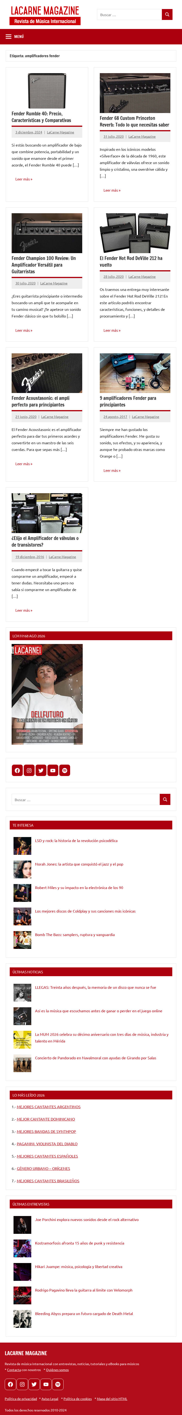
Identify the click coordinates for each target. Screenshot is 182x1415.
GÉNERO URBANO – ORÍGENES (43, 1168)
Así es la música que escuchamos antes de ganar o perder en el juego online (98, 1010)
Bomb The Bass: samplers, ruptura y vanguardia (75, 934)
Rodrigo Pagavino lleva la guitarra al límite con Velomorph (83, 1289)
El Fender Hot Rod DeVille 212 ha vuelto (131, 261)
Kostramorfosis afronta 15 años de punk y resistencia (79, 1242)
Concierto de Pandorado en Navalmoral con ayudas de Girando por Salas (95, 1057)
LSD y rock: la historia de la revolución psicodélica (76, 840)
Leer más (22, 179)
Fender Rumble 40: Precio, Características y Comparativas (41, 117)
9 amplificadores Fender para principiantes (128, 401)
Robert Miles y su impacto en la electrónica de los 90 (79, 887)
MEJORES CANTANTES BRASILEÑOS (48, 1180)
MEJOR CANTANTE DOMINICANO (46, 1119)
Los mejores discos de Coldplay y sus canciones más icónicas (85, 911)
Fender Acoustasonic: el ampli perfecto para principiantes (40, 401)
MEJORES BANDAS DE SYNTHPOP (46, 1131)
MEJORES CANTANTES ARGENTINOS (49, 1106)
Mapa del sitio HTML (112, 1398)
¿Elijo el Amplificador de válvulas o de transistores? (45, 541)
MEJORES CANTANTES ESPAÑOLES (47, 1156)
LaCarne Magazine (60, 132)
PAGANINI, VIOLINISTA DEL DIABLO (47, 1143)
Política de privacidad (21, 1398)
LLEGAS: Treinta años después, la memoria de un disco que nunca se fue (95, 987)
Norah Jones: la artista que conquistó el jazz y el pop (79, 863)
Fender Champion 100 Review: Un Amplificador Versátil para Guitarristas (44, 265)
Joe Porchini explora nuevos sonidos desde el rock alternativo (87, 1219)
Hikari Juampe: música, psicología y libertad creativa (78, 1266)
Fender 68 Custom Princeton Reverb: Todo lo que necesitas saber (134, 121)
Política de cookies (78, 1398)
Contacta (14, 1370)
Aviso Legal (49, 1398)
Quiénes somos (57, 1370)
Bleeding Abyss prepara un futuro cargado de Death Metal (84, 1313)
